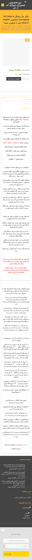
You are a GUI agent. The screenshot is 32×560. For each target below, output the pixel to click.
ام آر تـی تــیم (11, 327)
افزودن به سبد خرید (13, 79)
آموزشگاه (23, 27)
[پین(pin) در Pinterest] (15, 85)
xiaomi (10, 29)
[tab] (16, 99)
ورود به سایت (7, 554)
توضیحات (27, 99)
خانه (29, 27)
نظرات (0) (26, 103)
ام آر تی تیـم (10, 293)
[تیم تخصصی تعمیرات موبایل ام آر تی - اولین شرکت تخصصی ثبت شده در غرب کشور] (15, 5)
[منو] (29, 5)
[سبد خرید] (2, 5)
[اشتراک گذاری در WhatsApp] (28, 85)
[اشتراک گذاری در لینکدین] (12, 85)
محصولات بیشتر (25, 108)
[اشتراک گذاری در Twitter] (21, 85)
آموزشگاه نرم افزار (15, 27)
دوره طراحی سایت (20, 497)
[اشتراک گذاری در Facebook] (25, 85)
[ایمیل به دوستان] (18, 85)
